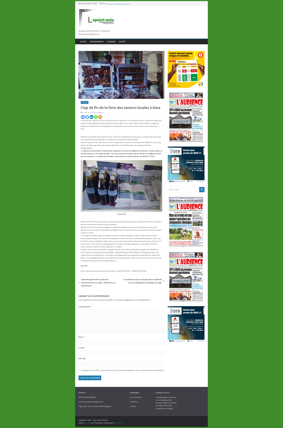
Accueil (83, 42)
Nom (81, 337)
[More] (100, 117)
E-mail (81, 347)
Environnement (97, 42)
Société (122, 42)
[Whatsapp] (96, 117)
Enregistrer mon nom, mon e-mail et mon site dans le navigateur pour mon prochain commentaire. (122, 370)
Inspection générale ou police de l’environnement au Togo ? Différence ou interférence (98, 282)
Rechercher (202, 189)
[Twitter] (87, 117)
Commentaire (84, 306)
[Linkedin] (91, 117)
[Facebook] (83, 117)
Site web (82, 358)
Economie (111, 42)
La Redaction (99, 112)
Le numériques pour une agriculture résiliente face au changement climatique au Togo (142, 281)
